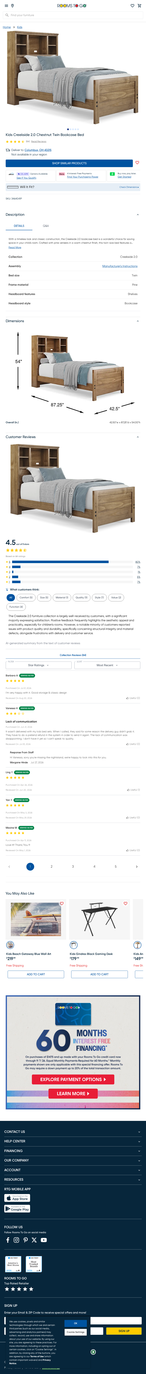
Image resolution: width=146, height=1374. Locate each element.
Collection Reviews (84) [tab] (73, 655)
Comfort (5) (26, 597)
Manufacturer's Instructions (119, 266)
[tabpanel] (73, 270)
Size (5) (44, 597)
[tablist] (32, 226)
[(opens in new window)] (7, 1240)
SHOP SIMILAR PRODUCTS (69, 163)
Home (7, 27)
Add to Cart (36, 974)
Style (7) (99, 597)
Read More (15, 247)
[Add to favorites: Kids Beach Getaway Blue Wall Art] (62, 903)
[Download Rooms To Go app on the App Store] (17, 1198)
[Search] (6, 15)
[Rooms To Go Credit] (73, 1041)
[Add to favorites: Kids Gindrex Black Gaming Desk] (125, 903)
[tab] (11, 597)
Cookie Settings (75, 1332)
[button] (73, 562)
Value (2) (116, 597)
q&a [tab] (46, 225)
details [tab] (19, 225)
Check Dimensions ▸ (129, 187)
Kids (19, 27)
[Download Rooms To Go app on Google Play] (17, 1209)
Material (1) (62, 597)
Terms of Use (37, 1356)
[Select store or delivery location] (12, 6)
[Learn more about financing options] (73, 1098)
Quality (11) (81, 597)
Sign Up (124, 1331)
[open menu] (6, 5)
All (10, 597)
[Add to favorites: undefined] (137, 163)
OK (75, 1323)
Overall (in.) (12, 422)
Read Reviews (38, 141)
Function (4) (16, 607)
